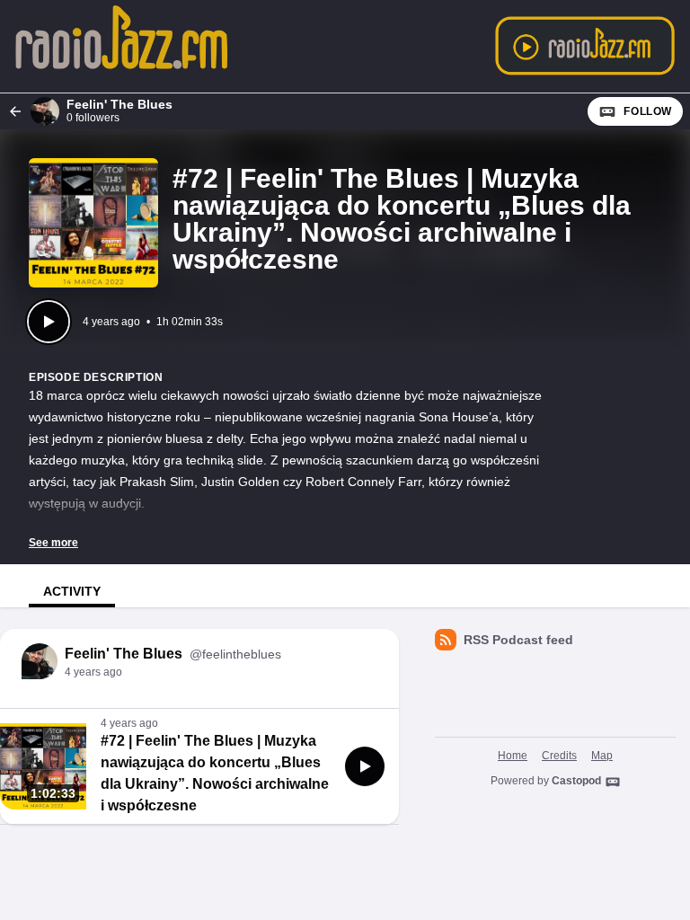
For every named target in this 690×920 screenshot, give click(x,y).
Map (602, 755)
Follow (648, 111)
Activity (72, 591)
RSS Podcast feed (518, 639)
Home (512, 755)
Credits (559, 755)
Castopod (576, 780)
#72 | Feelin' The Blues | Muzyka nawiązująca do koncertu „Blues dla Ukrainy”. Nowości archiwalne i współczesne (215, 773)
